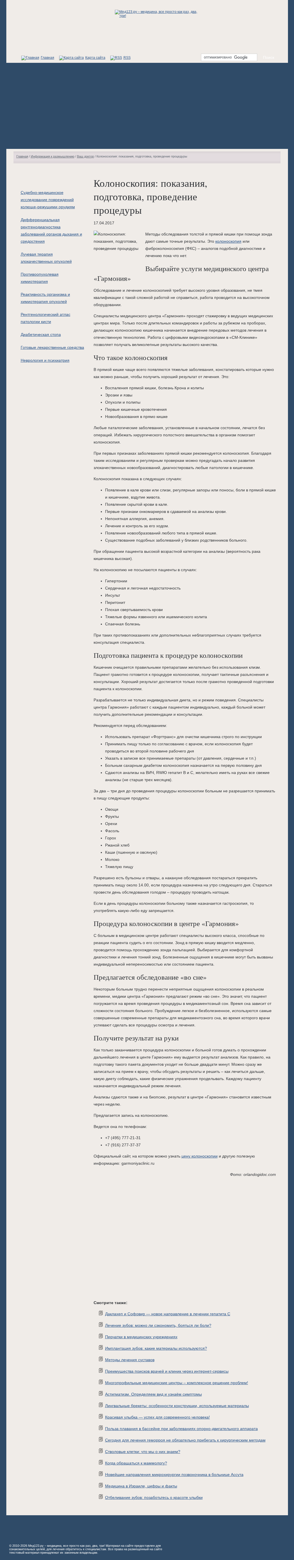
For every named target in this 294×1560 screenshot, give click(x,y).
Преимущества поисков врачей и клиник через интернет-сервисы (167, 1371)
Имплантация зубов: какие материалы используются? (156, 1348)
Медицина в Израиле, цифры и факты (141, 1486)
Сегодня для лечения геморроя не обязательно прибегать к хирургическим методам (185, 1440)
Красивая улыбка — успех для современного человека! (157, 1417)
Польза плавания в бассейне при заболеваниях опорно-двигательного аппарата (181, 1428)
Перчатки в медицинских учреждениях (141, 1337)
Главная (47, 58)
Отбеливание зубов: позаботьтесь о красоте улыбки (154, 1497)
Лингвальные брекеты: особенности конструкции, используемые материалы (177, 1405)
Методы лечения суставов (129, 1359)
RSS (127, 58)
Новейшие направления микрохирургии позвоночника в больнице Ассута (174, 1474)
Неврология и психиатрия (45, 360)
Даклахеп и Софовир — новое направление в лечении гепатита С (167, 1314)
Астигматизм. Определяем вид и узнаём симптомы (153, 1394)
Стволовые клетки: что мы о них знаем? (142, 1451)
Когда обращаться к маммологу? (136, 1463)
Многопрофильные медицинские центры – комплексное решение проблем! (176, 1382)
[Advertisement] (147, 106)
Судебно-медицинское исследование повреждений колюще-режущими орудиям (48, 199)
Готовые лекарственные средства (52, 347)
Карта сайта (95, 58)
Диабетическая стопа (41, 334)
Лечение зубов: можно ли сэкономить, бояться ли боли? (158, 1325)
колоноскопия (228, 241)
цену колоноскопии (199, 1156)
